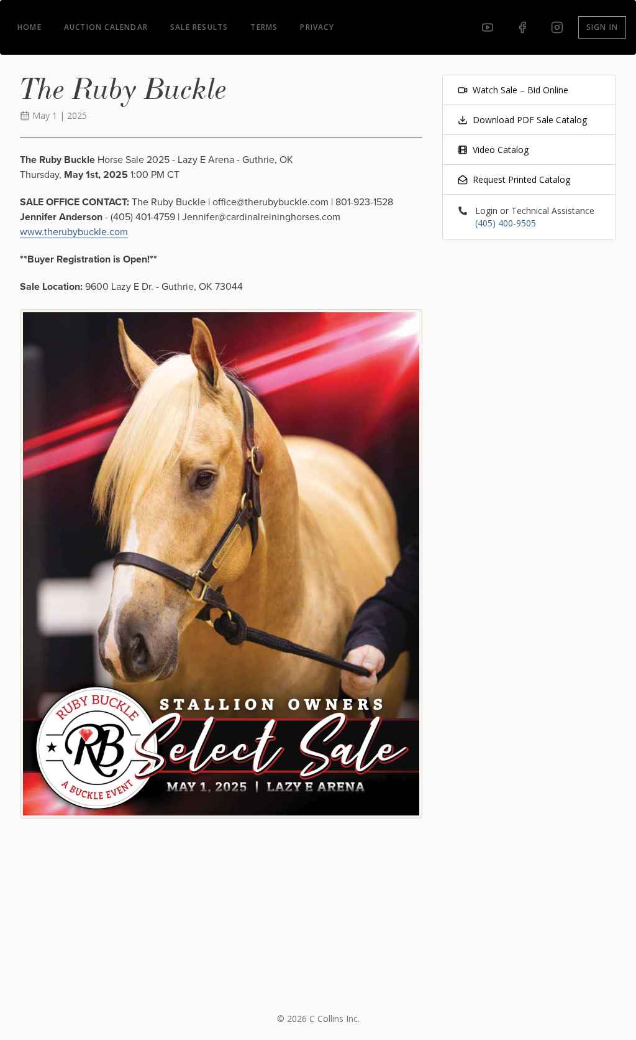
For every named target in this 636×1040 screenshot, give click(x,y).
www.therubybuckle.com (74, 232)
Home (29, 27)
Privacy (317, 27)
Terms (264, 27)
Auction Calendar (106, 27)
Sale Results (199, 27)
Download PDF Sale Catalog (530, 120)
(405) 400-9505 (505, 223)
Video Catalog (501, 150)
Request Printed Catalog (521, 179)
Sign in (602, 27)
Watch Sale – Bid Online (520, 90)
